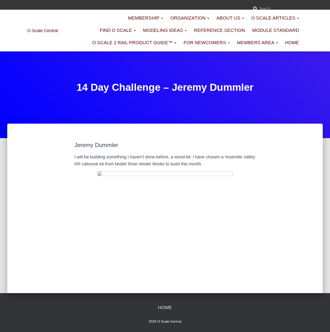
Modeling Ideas (163, 30)
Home (292, 42)
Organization (188, 18)
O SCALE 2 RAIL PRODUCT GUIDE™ (133, 42)
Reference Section (219, 30)
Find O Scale (116, 30)
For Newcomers (205, 42)
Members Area (256, 42)
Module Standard (275, 30)
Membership (144, 18)
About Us (229, 18)
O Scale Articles (274, 18)
